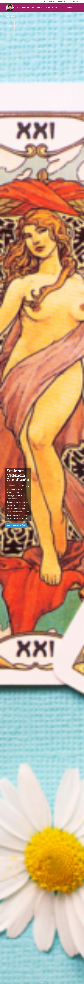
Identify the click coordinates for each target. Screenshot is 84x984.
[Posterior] (79, 498)
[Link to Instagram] (74, 1)
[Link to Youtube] (77, 1)
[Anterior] (5, 498)
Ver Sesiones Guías (16, 525)
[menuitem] (8, 7)
